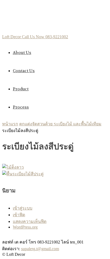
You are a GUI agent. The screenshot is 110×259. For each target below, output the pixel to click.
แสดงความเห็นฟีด (29, 221)
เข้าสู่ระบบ (22, 208)
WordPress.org (25, 227)
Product (21, 89)
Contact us (24, 71)
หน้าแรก (10, 124)
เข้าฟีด (19, 214)
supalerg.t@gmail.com (40, 248)
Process (21, 107)
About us (22, 52)
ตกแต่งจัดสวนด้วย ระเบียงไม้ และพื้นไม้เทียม (60, 124)
